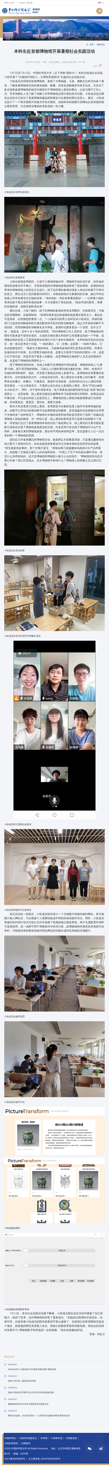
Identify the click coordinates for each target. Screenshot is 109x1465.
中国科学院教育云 (28, 1438)
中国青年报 (56, 1438)
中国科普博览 (11, 1443)
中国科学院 (10, 1438)
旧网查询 (25, 1443)
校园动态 (56, 35)
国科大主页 (9, 3)
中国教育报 (71, 1438)
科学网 (44, 1438)
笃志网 (30, 3)
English (22, 3)
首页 (92, 44)
